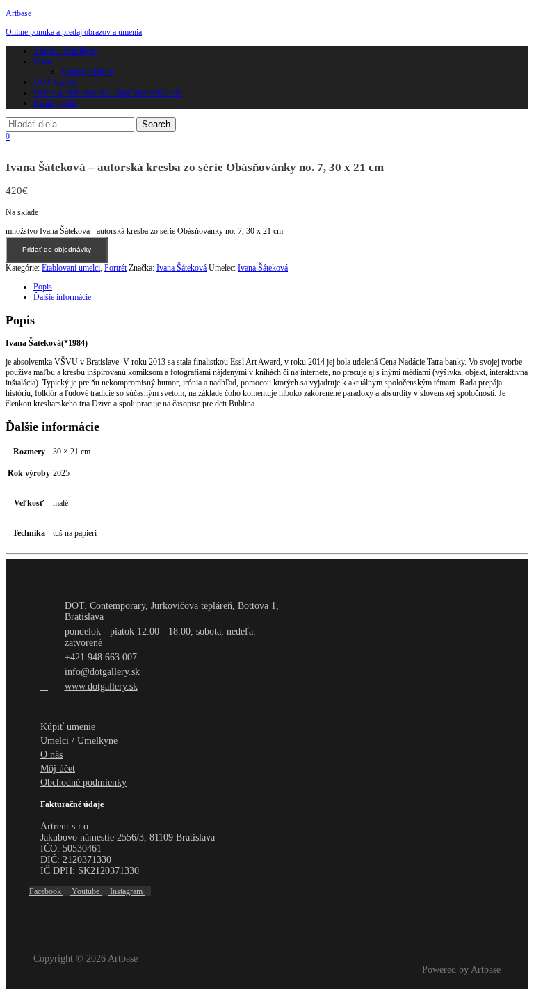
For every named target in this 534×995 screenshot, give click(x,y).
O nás (43, 61)
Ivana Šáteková (181, 268)
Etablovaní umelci (71, 268)
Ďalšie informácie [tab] (62, 297)
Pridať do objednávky (56, 249)
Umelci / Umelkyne (65, 51)
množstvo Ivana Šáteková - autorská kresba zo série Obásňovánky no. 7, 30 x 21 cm (144, 231)
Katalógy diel (55, 103)
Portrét (115, 268)
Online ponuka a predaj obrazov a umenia (74, 32)
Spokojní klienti (87, 72)
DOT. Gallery (56, 82)
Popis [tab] (42, 287)
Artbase (18, 13)
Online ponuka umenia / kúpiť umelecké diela (107, 92)
